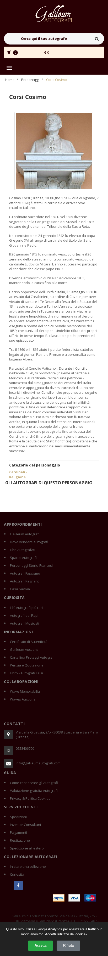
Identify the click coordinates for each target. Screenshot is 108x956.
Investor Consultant (25, 824)
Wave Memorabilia (25, 691)
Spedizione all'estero (27, 848)
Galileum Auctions (24, 649)
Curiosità (17, 874)
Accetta (40, 945)
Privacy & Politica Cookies (30, 798)
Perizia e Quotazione (27, 665)
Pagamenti (18, 832)
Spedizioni (18, 816)
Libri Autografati (22, 549)
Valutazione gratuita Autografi (34, 790)
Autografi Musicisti (24, 623)
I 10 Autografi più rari (26, 607)
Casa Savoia (20, 589)
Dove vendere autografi (29, 542)
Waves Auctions (22, 699)
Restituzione (20, 840)
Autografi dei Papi (24, 615)
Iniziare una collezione (28, 866)
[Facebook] (18, 885)
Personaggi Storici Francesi (31, 565)
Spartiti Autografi (23, 557)
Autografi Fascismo (25, 573)
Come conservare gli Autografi (34, 782)
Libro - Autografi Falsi (26, 673)
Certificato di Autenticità (28, 641)
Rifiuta (68, 945)
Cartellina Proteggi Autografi (32, 657)
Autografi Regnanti (25, 581)
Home (9, 79)
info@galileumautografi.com (38, 763)
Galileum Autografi (25, 534)
